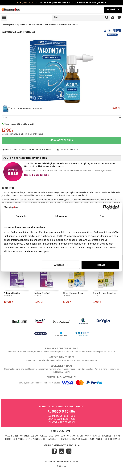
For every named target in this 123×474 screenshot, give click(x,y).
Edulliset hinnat (111, 436)
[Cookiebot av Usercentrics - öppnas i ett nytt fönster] (105, 207)
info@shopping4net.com (62, 422)
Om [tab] (102, 216)
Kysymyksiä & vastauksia (33, 436)
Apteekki (21, 25)
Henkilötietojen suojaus (73, 439)
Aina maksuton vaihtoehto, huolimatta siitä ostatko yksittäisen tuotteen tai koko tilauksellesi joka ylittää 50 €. (61, 350)
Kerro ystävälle (68, 150)
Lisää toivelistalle (16, 150)
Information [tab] (61, 216)
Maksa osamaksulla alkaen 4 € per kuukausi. (23, 134)
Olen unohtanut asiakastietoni (66, 436)
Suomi (60, 466)
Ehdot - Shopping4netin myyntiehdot (25, 439)
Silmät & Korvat (35, 25)
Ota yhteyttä (92, 436)
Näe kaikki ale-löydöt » (36, 175)
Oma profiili (11, 436)
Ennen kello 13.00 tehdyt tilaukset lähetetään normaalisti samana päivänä (61, 359)
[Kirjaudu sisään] (113, 18)
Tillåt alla (100, 264)
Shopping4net (8, 25)
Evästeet (52, 439)
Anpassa (59, 264)
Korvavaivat (50, 25)
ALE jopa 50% (25, 2)
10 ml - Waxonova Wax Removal (65, 108)
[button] (119, 18)
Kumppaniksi (96, 439)
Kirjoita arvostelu (42, 150)
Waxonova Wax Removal (69, 25)
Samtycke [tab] (21, 216)
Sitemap (74, 461)
